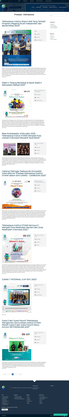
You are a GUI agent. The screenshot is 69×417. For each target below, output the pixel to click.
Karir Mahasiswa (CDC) (54, 1)
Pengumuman (29, 401)
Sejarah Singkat (5, 397)
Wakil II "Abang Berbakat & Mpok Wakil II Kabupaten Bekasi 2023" (22, 84)
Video (28, 403)
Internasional (53, 25)
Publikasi (45, 7)
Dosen (52, 35)
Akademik (38, 7)
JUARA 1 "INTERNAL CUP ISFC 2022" (19, 279)
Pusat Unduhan (53, 7)
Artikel (28, 397)
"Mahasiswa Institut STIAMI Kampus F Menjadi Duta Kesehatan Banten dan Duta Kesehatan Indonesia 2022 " (22, 227)
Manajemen (4, 402)
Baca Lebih (4, 76)
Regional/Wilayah (39, 100)
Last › (21, 374)
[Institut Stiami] (11, 9)
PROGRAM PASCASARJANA (19, 398)
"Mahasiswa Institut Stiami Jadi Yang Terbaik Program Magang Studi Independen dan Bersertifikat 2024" (23, 23)
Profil (33, 7)
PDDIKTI (41, 402)
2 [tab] (13, 390)
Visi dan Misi (4, 398)
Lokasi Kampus (62, 7)
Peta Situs (4, 415)
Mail (48, 1)
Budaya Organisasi (5, 403)
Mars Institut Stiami (5, 401)
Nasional (37, 153)
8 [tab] (23, 390)
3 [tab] (15, 390)
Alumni (52, 38)
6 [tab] (20, 390)
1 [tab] (12, 390)
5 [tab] (18, 390)
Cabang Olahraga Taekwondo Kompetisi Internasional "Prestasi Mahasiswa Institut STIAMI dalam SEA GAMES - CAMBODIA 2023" (24, 173)
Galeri (28, 402)
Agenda (28, 398)
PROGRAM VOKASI (18, 396)
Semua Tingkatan (54, 27)
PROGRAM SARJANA (18, 397)
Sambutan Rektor (5, 396)
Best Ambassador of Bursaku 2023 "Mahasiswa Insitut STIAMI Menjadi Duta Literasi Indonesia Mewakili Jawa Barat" (21, 135)
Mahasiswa (38, 37)
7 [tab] (21, 390)
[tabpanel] (15, 388)
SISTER (41, 403)
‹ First (5, 374)
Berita (28, 396)
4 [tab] (16, 390)
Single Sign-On (42, 398)
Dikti (40, 401)
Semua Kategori (54, 39)
